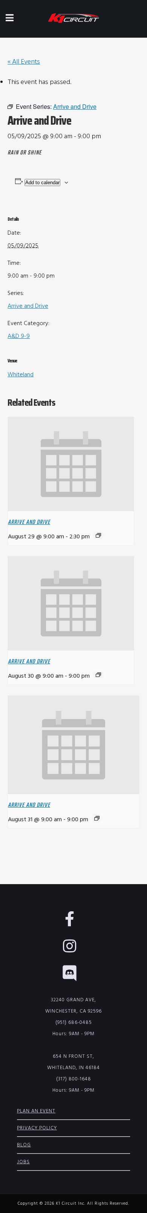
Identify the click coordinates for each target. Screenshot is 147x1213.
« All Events (24, 62)
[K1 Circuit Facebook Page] (73, 923)
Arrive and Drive (28, 306)
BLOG (24, 1145)
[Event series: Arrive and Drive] (98, 535)
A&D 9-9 (19, 336)
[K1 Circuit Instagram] (73, 950)
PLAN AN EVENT (36, 1111)
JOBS (23, 1162)
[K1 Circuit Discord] (73, 977)
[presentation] (71, 464)
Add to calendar (42, 182)
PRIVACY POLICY (37, 1128)
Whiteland (21, 375)
